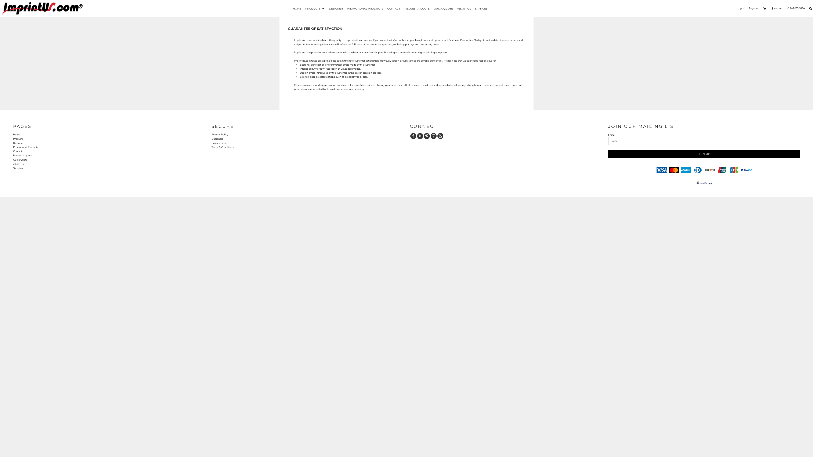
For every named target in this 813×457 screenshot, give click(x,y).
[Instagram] (434, 136)
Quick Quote (20, 159)
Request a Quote (22, 155)
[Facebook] (413, 136)
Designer (18, 143)
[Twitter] (420, 136)
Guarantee (217, 138)
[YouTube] (440, 136)
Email (611, 135)
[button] (315, 8)
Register (754, 8)
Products (18, 138)
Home (16, 134)
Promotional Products (25, 147)
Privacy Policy (220, 143)
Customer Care (456, 40)
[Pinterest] (427, 136)
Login (740, 8)
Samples (18, 168)
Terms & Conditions (223, 147)
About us (18, 164)
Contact (17, 151)
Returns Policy (220, 134)
